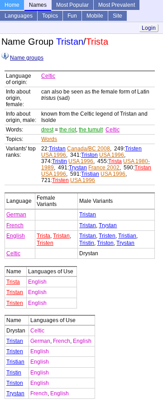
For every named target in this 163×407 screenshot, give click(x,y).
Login (149, 28)
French (15, 225)
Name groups (26, 58)
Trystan (78, 167)
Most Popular (72, 5)
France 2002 (104, 167)
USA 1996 (53, 155)
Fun (72, 16)
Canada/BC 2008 (88, 148)
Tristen (133, 148)
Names (38, 5)
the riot (67, 129)
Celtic (48, 76)
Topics (50, 16)
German (16, 214)
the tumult (91, 129)
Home (12, 5)
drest (47, 129)
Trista (115, 161)
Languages (19, 16)
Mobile (94, 16)
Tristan (57, 148)
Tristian (90, 174)
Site (117, 16)
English (15, 236)
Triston (89, 155)
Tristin (59, 161)
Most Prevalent (116, 5)
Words (49, 139)
